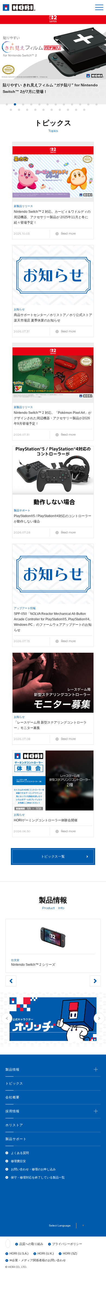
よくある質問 (20, 1153)
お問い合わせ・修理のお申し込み (33, 1169)
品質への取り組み (31, 1244)
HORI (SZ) (70, 1253)
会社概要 (12, 1097)
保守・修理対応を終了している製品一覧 (38, 1177)
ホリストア (14, 1125)
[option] (53, 56)
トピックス (14, 1083)
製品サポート (16, 1139)
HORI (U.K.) (46, 1253)
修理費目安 (18, 1161)
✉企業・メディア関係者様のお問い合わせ (38, 1260)
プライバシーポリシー (67, 1244)
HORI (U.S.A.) (19, 1253)
